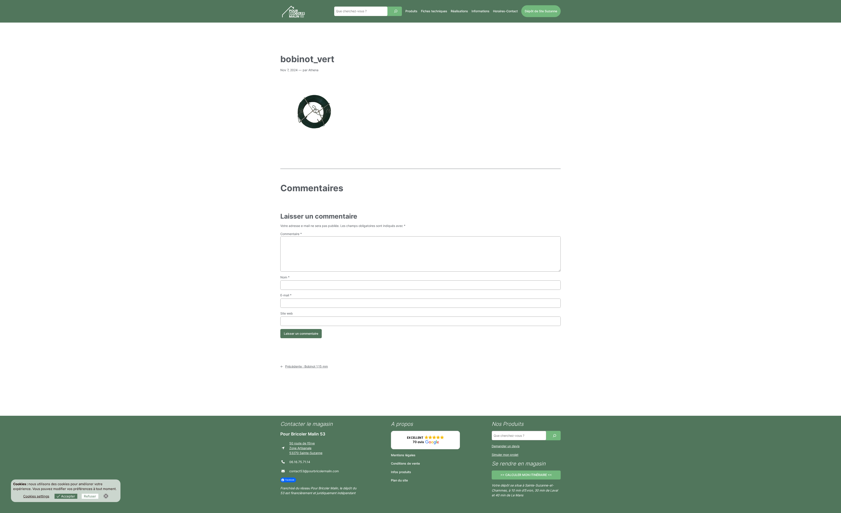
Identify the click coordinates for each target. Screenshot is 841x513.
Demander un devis (505, 446)
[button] (425, 440)
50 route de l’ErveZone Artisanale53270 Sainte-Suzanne (305, 448)
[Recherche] (396, 11)
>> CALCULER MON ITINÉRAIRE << (526, 475)
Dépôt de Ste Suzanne (541, 11)
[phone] (283, 462)
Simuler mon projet (505, 454)
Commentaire (291, 234)
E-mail (286, 295)
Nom (285, 277)
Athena (313, 70)
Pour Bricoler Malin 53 (302, 434)
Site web (286, 313)
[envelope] (283, 471)
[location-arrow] (283, 448)
